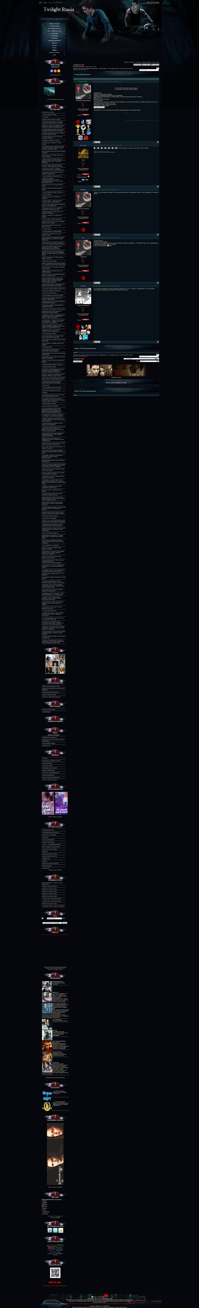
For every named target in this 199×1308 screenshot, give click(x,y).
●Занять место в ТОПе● (55, 870)
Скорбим (45, 392)
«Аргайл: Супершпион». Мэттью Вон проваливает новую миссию (52, 487)
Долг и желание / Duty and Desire (51, 846)
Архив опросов (58, 1216)
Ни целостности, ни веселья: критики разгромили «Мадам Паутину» (52, 494)
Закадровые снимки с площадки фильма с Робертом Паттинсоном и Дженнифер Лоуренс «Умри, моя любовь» (53, 316)
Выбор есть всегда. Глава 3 (49, 893)
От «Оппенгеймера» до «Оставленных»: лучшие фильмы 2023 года (53, 618)
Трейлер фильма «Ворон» (49, 403)
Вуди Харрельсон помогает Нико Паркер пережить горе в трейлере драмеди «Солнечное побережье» (53, 553)
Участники (138, 62)
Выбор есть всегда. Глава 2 (49, 896)
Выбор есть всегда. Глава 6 (49, 886)
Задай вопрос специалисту (50, 737)
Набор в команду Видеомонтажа (51, 686)
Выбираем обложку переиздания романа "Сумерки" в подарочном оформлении (53, 126)
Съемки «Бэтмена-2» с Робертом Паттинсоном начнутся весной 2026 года (52, 169)
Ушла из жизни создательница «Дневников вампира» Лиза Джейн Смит (53, 205)
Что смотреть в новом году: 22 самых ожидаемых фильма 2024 (52, 590)
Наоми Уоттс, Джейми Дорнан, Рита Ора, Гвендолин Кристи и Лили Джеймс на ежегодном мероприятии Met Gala (53, 370)
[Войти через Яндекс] (55, 70)
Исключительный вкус (48, 842)
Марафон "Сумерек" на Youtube (51, 140)
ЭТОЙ (54, 1093)
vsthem (94, 66)
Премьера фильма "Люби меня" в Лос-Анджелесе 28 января (52, 212)
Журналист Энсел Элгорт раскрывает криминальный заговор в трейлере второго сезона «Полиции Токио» (53, 586)
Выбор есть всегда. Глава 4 (49, 891)
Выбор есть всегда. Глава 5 (49, 888)
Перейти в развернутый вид (55, 969)
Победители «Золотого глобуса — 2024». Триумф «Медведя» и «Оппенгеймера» (53, 594)
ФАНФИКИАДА (46, 712)
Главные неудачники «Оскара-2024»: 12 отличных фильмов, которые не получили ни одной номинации (53, 419)
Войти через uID (55, 67)
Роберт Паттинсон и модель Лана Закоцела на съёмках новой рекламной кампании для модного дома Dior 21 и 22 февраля (54, 465)
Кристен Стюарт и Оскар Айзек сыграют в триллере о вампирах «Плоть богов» (53, 375)
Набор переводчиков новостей (51, 692)
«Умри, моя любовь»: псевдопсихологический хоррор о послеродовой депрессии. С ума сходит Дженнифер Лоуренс (52, 180)
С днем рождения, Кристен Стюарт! (52, 387)
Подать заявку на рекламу (55, 816)
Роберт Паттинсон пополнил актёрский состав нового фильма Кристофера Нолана (53, 243)
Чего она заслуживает (48, 839)
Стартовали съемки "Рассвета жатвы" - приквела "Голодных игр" (53, 173)
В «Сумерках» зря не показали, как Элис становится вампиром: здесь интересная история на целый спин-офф (53, 148)
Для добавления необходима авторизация (55, 967)
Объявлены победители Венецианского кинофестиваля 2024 (52, 306)
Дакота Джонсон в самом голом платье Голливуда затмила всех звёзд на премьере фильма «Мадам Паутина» (53, 498)
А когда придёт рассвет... (114, 68)
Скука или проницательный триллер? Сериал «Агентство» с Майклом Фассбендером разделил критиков (52, 247)
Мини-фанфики (103, 68)
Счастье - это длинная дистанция (51, 844)
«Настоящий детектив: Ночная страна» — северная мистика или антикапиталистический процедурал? (53, 561)
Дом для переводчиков (49, 770)
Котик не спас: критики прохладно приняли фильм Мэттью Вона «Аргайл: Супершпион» (53, 521)
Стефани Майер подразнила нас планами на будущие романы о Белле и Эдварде (53, 130)
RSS (158, 3)
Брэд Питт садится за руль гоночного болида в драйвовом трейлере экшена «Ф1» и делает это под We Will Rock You (53, 326)
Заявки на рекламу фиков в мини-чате (55, 968)
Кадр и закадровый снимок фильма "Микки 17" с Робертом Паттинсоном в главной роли (53, 264)
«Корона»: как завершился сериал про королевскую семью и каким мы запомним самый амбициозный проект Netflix (53, 641)
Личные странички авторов (50, 779)
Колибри (45, 861)
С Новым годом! (47, 229)
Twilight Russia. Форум (78, 68)
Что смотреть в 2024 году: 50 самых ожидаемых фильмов (52, 607)
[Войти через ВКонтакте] (51, 70)
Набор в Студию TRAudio (49, 694)
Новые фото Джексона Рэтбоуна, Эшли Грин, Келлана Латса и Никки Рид (52, 336)
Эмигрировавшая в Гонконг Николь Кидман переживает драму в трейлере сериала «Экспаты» (53, 633)
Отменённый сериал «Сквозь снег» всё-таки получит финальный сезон (53, 395)
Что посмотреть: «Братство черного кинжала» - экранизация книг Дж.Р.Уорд (52, 165)
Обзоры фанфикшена (48, 775)
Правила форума (146, 62)
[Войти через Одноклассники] (58, 70)
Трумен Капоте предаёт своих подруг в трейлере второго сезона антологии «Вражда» (52, 603)
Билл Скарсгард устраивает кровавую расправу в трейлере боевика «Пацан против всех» (54, 452)
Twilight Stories (46, 858)
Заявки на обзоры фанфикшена (51, 777)
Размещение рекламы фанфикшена (55, 1077)
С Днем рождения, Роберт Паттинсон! (52, 192)
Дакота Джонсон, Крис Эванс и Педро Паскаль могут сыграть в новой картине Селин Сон (52, 503)
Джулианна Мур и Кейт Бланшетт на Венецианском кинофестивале (52, 312)
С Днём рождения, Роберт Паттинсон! (52, 364)
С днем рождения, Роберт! (49, 114)
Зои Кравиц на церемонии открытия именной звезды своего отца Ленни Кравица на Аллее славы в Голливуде (53, 400)
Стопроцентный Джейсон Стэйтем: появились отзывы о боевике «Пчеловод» (53, 581)
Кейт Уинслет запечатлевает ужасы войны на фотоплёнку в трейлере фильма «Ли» (53, 378)
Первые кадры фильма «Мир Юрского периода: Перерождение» (52, 298)
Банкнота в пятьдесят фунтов (50, 863)
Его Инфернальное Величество (51, 832)
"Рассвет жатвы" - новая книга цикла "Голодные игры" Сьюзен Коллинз (52, 201)
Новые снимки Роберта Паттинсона (52, 219)
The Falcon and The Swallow (50, 849)
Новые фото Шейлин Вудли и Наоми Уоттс (54, 288)
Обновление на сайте (48, 112)
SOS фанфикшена (47, 763)
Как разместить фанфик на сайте (51, 760)
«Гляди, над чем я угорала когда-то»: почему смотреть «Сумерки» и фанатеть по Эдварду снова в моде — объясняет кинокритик (53, 160)
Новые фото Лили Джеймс (49, 518)
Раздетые (45, 851)
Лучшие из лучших (48, 765)
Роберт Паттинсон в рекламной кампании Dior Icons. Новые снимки (53, 275)
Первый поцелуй (47, 865)
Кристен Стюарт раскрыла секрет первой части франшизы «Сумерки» (53, 473)
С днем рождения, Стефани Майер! (52, 231)
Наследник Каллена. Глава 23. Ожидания (53, 906)
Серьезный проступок (48, 830)
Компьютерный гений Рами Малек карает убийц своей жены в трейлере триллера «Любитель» (53, 239)
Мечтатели (45, 837)
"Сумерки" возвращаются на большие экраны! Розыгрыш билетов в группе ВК (52, 122)
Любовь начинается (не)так (50, 854)
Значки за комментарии (49, 709)
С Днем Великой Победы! (49, 366)
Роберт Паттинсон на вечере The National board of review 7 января (53, 222)
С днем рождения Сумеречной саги (52, 176)
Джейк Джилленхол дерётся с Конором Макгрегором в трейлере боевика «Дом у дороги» (52, 536)
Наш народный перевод (49, 743)
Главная (143, 3)
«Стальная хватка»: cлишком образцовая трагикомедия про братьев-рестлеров (53, 570)
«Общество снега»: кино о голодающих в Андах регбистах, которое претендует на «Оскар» (53, 566)
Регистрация (149, 3)
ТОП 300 (45, 758)
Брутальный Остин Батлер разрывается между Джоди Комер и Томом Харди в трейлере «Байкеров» (53, 434)
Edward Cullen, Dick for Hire (50, 856)
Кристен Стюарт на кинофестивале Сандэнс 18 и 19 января (51, 557)
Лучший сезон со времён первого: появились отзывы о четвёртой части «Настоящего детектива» (52, 598)
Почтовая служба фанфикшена (51, 772)
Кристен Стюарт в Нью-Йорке (50, 406)
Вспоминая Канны (47, 347)
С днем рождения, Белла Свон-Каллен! (53, 295)
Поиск (153, 62)
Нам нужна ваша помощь (49, 333)
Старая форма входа (55, 74)
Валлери (86, 66)
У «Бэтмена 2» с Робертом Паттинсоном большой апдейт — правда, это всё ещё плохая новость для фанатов (53, 321)
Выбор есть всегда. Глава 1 (49, 903)
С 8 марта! (45, 117)
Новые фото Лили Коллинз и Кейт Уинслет (54, 309)
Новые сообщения (129, 62)
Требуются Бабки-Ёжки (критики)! (51, 697)
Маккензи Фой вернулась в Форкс (51, 119)
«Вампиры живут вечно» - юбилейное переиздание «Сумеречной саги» (52, 208)
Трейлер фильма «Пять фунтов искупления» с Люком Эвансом (50, 350)
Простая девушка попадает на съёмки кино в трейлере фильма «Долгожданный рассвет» (54, 508)
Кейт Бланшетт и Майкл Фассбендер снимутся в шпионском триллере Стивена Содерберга (53, 541)
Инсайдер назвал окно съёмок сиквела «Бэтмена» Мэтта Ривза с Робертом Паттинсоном (52, 614)
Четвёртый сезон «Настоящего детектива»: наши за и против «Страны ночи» (54, 443)
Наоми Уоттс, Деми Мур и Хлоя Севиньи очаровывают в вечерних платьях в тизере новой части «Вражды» (53, 628)
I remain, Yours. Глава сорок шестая (51, 898)
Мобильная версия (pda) (99, 1302)
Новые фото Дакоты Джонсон (50, 515)
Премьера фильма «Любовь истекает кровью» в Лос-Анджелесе (52, 424)
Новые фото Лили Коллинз (50, 261)
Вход (154, 3)
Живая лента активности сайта (116, 382)
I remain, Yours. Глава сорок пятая (51, 901)
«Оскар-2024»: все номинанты (51, 545)
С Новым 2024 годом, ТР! (49, 610)
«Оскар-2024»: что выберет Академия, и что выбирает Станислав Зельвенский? (53, 415)
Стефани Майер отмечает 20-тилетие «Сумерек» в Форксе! (52, 137)
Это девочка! (46, 385)
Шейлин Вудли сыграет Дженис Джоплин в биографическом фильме (53, 302)
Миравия (90, 66)
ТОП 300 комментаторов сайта (55, 99)
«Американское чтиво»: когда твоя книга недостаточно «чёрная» (53, 477)
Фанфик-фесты (47, 745)
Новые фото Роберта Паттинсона (51, 290)
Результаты (51, 1216)
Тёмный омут (46, 868)
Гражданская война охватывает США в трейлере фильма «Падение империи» (52, 525)
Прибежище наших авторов (50, 768)
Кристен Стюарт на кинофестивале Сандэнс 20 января (51, 548)
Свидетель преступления (49, 834)
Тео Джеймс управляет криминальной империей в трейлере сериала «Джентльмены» (52, 456)
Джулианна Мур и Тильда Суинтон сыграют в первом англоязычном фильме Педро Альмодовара (54, 529)
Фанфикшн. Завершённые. (92, 68)
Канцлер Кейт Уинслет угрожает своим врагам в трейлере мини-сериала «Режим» (53, 512)
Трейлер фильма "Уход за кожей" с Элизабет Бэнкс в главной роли (51, 330)
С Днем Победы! (47, 194)
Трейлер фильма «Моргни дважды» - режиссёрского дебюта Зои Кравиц (52, 382)
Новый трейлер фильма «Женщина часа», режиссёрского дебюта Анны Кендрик (53, 285)
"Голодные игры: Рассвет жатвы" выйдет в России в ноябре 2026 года (53, 133)
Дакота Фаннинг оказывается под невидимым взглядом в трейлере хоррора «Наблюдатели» (53, 439)
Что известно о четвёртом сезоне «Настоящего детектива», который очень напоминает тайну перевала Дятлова (52, 623)
